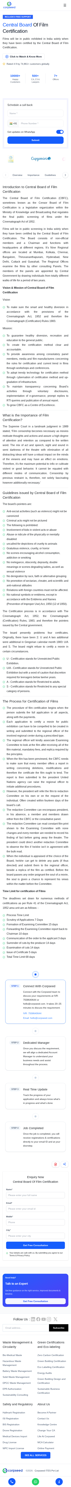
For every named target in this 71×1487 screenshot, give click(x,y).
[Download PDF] (55, 1164)
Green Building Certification (51, 1361)
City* (8, 1230)
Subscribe (58, 1328)
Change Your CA (46, 1430)
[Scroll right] (65, 175)
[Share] (64, 1164)
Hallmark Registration (14, 1412)
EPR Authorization (12, 1389)
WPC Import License (13, 1448)
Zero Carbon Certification (50, 1355)
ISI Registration (11, 1418)
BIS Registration (11, 1424)
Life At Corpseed (46, 1436)
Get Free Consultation (35, 1245)
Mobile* (9, 1217)
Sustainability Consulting (15, 1395)
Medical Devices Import (15, 1436)
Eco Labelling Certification (51, 1367)
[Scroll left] (6, 175)
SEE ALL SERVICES (35, 1455)
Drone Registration (12, 1430)
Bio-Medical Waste (12, 1355)
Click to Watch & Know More (26, 56)
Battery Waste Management (17, 1371)
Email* (9, 1203)
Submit (35, 140)
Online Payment (45, 1448)
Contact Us (43, 1418)
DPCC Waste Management (17, 1383)
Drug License (10, 1442)
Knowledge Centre (47, 1424)
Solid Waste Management (16, 1377)
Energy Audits (44, 1373)
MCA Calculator (45, 1442)
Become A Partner (46, 1412)
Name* (9, 1189)
